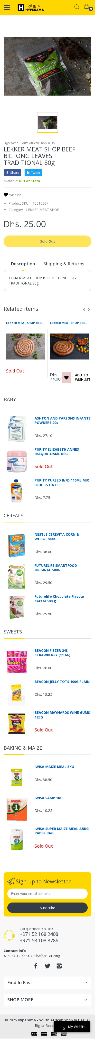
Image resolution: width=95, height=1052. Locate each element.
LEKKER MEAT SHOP (42, 209)
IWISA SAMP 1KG (49, 798)
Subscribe (47, 907)
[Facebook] (36, 967)
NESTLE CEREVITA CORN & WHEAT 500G (57, 536)
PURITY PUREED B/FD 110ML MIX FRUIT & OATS (62, 482)
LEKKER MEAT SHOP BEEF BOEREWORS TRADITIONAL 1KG (25, 323)
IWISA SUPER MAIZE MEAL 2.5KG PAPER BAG (62, 831)
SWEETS (13, 631)
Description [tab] (23, 264)
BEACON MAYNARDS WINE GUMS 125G (62, 714)
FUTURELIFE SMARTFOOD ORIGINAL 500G (56, 567)
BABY (10, 399)
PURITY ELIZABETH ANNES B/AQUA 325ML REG (57, 451)
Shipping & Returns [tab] (63, 264)
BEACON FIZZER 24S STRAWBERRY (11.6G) (52, 652)
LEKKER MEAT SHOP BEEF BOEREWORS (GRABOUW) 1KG (69, 323)
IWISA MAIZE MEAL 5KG (54, 767)
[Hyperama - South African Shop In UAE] (30, 7)
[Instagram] (59, 967)
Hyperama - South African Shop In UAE (30, 143)
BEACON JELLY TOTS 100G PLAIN (62, 682)
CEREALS (13, 515)
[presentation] (84, 309)
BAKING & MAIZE (23, 747)
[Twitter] (47, 967)
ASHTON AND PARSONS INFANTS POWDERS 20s (63, 420)
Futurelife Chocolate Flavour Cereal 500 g (59, 598)
